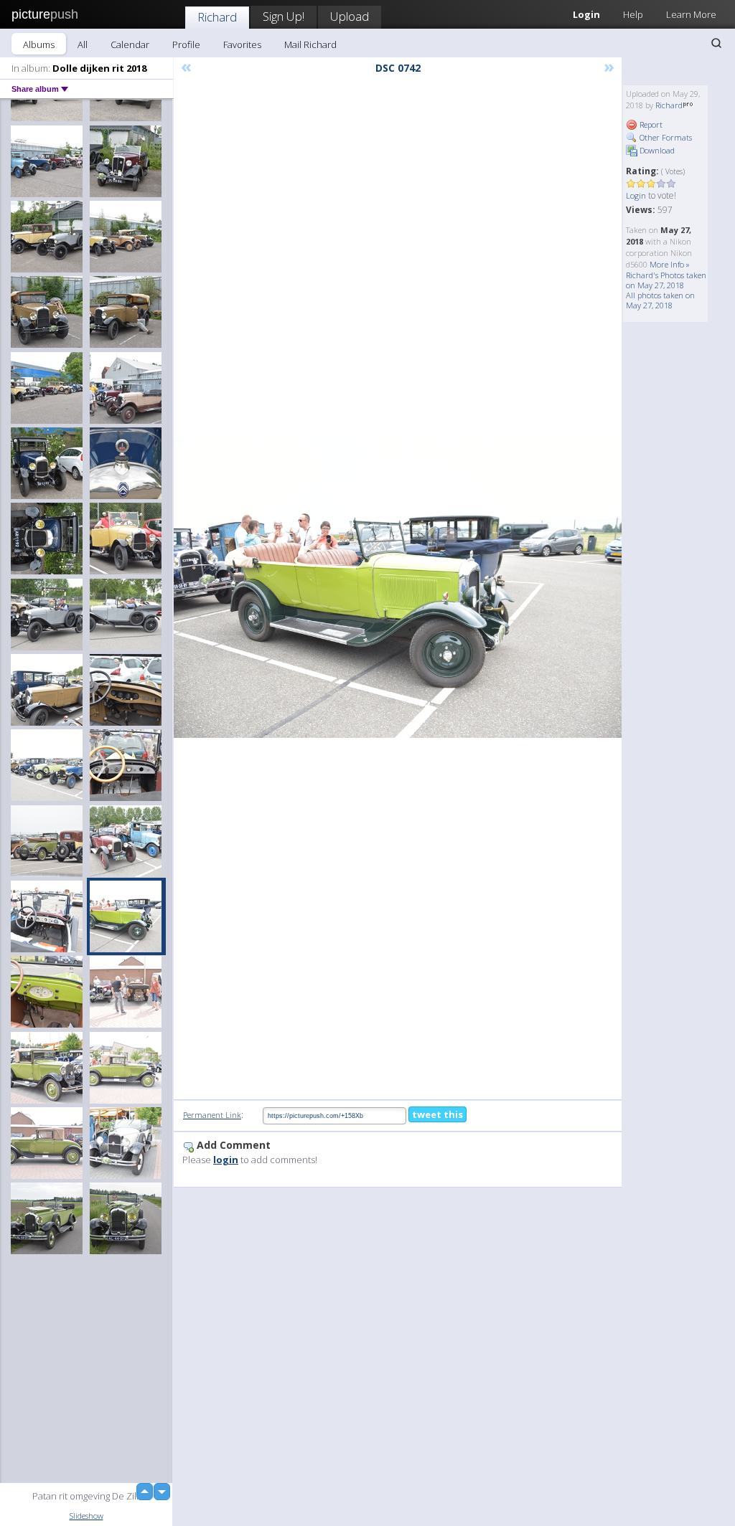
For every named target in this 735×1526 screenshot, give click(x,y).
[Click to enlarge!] (398, 589)
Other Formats (664, 137)
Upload (349, 16)
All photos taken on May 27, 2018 (660, 300)
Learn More (691, 14)
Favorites (242, 44)
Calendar (130, 44)
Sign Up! (283, 16)
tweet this (437, 1114)
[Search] (716, 43)
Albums (39, 44)
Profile (186, 44)
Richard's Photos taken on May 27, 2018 (666, 280)
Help (633, 14)
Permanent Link (212, 1114)
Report (650, 124)
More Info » (670, 264)
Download (656, 150)
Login (636, 195)
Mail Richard (310, 44)
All (83, 44)
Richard (217, 17)
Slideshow (86, 1515)
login (225, 1159)
